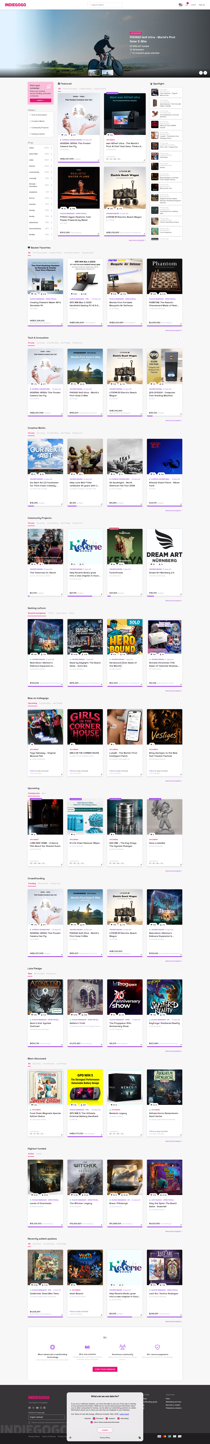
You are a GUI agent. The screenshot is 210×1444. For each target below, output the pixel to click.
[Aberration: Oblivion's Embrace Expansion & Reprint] (45, 636)
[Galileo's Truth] (85, 997)
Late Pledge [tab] (65, 343)
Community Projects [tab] (72, 253)
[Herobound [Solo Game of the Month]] (125, 636)
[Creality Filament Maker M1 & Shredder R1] (45, 276)
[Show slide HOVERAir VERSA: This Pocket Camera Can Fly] (94, 72)
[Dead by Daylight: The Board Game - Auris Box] (85, 636)
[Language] (180, 5)
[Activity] (187, 4)
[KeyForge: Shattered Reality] (164, 997)
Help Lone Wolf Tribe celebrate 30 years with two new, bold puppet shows (85, 485)
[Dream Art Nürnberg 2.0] (164, 546)
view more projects (137, 240)
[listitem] (40, 148)
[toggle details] (99, 161)
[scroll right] (205, 73)
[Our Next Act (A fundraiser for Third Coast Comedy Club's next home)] (45, 456)
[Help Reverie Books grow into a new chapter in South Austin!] (85, 546)
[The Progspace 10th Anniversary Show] (125, 997)
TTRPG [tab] (51, 613)
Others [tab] (71, 613)
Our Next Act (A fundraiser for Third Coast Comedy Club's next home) (44, 485)
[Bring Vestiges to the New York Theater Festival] (164, 727)
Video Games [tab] (61, 613)
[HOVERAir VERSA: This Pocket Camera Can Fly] (79, 114)
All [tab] (59, 89)
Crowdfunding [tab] (52, 343)
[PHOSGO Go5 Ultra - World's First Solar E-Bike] (85, 366)
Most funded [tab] (43, 883)
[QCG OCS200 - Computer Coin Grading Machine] (164, 366)
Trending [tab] (32, 883)
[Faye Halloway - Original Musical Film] (45, 727)
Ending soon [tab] (77, 343)
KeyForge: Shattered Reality (164, 1023)
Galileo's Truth (77, 1023)
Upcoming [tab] (41, 343)
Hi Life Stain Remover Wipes (85, 843)
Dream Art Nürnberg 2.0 (161, 572)
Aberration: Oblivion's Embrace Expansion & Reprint (41, 665)
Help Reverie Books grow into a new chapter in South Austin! (85, 575)
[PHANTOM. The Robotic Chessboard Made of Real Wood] (164, 276)
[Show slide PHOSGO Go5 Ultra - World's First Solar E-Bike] (107, 72)
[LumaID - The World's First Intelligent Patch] (125, 727)
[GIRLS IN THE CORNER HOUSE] (85, 727)
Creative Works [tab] (85, 89)
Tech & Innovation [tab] (70, 89)
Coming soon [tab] (34, 793)
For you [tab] (31, 343)
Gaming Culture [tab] (100, 89)
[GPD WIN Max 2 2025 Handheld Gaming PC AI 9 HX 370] (85, 276)
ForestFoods (116, 572)
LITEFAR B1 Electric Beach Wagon (124, 217)
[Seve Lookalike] (164, 817)
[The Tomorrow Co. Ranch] (45, 546)
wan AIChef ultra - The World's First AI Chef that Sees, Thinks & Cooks (123, 146)
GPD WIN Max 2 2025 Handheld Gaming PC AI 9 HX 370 (85, 305)
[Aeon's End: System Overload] (45, 997)
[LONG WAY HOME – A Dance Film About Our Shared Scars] (45, 817)
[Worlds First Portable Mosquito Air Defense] (125, 276)
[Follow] (32, 744)
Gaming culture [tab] (88, 253)
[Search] (90, 4)
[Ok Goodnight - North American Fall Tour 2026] (125, 456)
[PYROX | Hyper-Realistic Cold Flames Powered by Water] (79, 188)
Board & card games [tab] (37, 613)
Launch (40, 100)
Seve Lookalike (157, 843)
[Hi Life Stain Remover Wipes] (85, 817)
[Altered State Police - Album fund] (164, 456)
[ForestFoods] (125, 546)
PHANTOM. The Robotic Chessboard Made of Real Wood (163, 305)
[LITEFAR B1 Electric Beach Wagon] (125, 188)
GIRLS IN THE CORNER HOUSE (84, 752)
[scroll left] (201, 73)
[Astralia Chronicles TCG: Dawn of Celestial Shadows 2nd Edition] (164, 636)
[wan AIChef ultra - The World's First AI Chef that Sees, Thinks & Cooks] (125, 114)
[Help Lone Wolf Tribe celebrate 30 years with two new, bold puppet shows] (85, 456)
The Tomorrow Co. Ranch (43, 572)
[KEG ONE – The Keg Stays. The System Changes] (125, 817)
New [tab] (43, 793)
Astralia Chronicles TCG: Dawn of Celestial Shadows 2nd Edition (164, 665)
